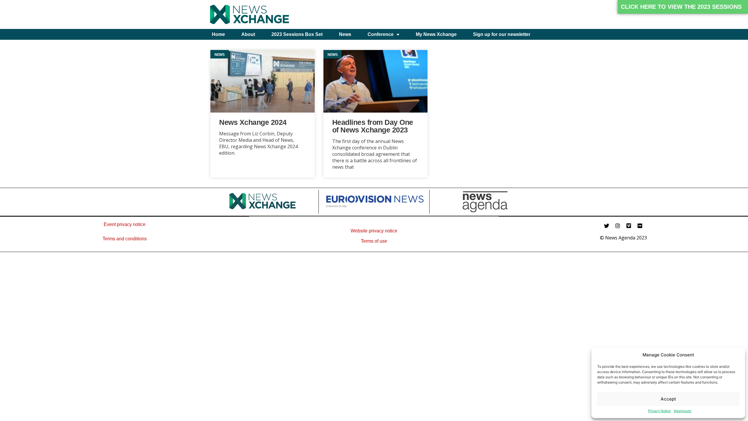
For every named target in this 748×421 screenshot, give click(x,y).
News (345, 34)
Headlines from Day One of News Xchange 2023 (372, 126)
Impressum (682, 411)
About (248, 34)
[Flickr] (640, 225)
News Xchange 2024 (253, 122)
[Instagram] (617, 225)
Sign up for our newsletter (501, 34)
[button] (683, 7)
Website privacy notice (374, 230)
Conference (381, 34)
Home (218, 34)
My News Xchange (436, 34)
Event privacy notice (125, 224)
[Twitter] (606, 225)
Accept (668, 399)
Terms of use (374, 241)
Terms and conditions (125, 238)
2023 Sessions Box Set (297, 34)
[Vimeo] (628, 225)
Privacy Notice (659, 411)
